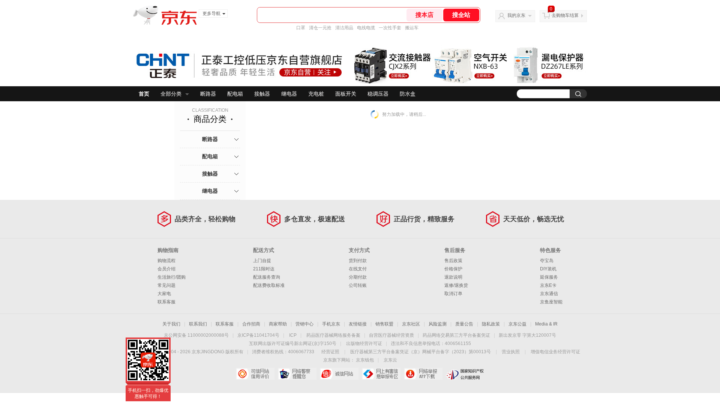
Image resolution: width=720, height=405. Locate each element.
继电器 (289, 94)
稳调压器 (378, 94)
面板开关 (345, 94)
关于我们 (171, 324)
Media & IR (546, 324)
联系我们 (198, 324)
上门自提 (262, 260)
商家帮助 (278, 324)
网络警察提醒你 (297, 374)
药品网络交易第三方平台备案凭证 (456, 335)
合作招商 (251, 324)
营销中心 (305, 324)
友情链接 (358, 324)
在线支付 (358, 269)
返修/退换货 (456, 285)
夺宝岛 (547, 260)
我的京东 (516, 15)
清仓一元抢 (320, 27)
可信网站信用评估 (255, 374)
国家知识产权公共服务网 (465, 374)
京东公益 (517, 324)
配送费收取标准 (269, 285)
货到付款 (358, 260)
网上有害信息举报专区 (381, 374)
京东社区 (411, 324)
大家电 (164, 293)
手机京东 (331, 324)
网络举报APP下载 (423, 374)
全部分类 (171, 94)
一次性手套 (390, 27)
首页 (144, 94)
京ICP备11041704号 (258, 335)
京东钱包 (365, 360)
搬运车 (411, 27)
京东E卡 (548, 285)
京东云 (390, 360)
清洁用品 (344, 27)
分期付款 (358, 277)
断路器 (208, 94)
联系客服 (167, 301)
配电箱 (235, 94)
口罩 (300, 27)
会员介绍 (167, 269)
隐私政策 (491, 324)
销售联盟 (384, 324)
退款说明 (453, 277)
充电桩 (316, 94)
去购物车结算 (565, 15)
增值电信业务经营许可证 (555, 351)
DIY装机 (548, 269)
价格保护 (453, 269)
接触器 (262, 94)
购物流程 (167, 260)
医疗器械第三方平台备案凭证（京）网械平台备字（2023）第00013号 (420, 351)
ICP (293, 335)
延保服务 (549, 277)
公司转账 (358, 285)
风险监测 (438, 324)
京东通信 (549, 293)
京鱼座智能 (551, 301)
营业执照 (511, 351)
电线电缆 (366, 27)
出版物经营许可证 (364, 343)
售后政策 (453, 260)
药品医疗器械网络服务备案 (333, 335)
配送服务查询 (266, 277)
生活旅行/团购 (172, 277)
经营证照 (330, 351)
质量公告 (464, 324)
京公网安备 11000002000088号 (196, 335)
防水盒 (408, 94)
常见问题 (167, 285)
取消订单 (453, 293)
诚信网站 (339, 374)
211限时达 (263, 269)
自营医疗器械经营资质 (391, 335)
